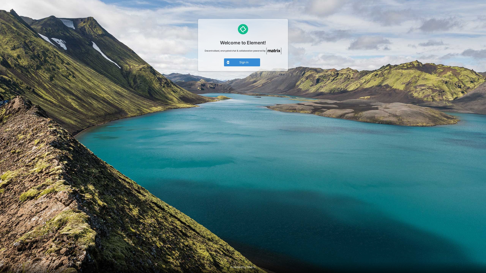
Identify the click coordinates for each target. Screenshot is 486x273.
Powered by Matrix (243, 267)
